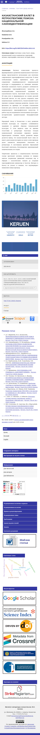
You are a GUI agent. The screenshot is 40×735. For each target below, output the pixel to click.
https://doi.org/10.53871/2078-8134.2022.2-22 (20, 48)
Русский (6, 436)
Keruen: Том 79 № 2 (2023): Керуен (17, 381)
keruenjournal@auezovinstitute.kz (22, 716)
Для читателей (9, 468)
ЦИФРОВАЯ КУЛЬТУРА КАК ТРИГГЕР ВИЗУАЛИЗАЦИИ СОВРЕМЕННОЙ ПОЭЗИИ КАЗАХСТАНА (20, 364)
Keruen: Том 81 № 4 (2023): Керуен (26, 387)
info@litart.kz (20, 718)
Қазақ (6, 432)
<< (2, 415)
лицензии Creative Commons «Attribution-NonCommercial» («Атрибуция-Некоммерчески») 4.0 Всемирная (20, 726)
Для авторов (8, 472)
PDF (5, 255)
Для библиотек (9, 476)
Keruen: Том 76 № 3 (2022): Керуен (17, 340)
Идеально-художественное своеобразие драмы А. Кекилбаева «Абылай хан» (20, 398)
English (6, 439)
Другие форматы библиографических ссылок (19, 288)
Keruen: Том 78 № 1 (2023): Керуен (17, 351)
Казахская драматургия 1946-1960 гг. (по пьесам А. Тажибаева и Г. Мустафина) (21, 392)
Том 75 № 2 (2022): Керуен (24, 8)
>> (20, 415)
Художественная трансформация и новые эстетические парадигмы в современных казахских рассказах (20, 408)
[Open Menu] (2, 2)
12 (17, 415)
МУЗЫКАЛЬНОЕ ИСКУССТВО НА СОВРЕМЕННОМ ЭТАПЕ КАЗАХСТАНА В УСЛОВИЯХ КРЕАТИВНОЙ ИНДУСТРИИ (21, 357)
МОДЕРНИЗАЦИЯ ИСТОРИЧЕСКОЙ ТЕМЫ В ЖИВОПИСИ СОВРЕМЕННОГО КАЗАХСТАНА (20, 337)
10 (13, 415)
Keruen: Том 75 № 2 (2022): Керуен (26, 359)
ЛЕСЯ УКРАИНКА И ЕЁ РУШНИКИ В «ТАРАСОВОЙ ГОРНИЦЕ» (19, 371)
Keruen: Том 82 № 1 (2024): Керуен (21, 373)
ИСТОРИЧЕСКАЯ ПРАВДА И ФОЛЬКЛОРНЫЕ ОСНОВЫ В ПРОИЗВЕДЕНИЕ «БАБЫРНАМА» (20, 379)
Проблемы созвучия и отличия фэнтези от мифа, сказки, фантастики (21, 385)
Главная (5, 8)
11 (15, 415)
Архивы (12, 8)
